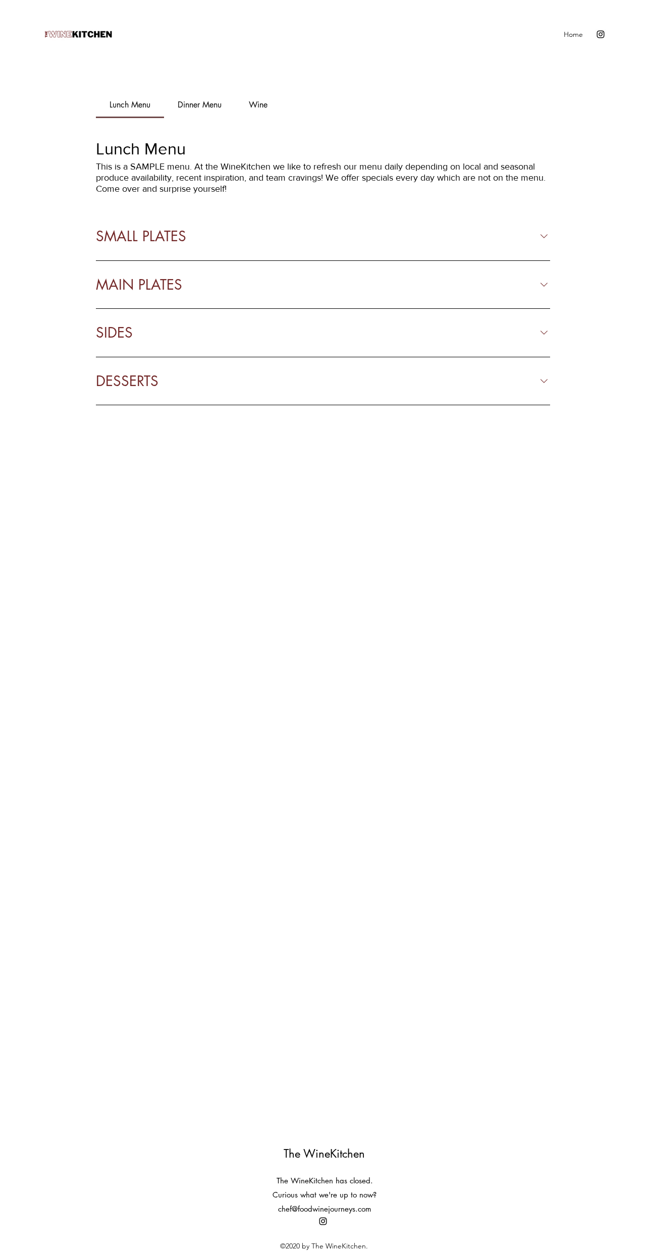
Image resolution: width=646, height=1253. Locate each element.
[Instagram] (601, 34)
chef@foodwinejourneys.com (324, 1209)
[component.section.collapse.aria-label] (544, 236)
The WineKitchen (324, 1154)
